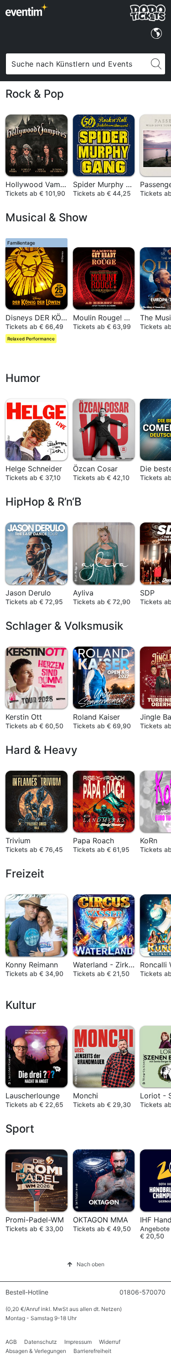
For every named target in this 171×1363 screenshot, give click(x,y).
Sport (19, 1128)
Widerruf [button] (109, 1341)
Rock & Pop (34, 93)
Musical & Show (46, 217)
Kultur (20, 1005)
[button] (85, 1264)
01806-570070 (142, 1292)
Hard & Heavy (41, 750)
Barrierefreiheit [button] (92, 1350)
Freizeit (24, 873)
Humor (22, 378)
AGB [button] (11, 1341)
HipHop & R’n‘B (43, 501)
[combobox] (76, 63)
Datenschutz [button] (40, 1341)
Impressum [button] (78, 1341)
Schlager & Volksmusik (64, 625)
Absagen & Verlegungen (35, 1350)
